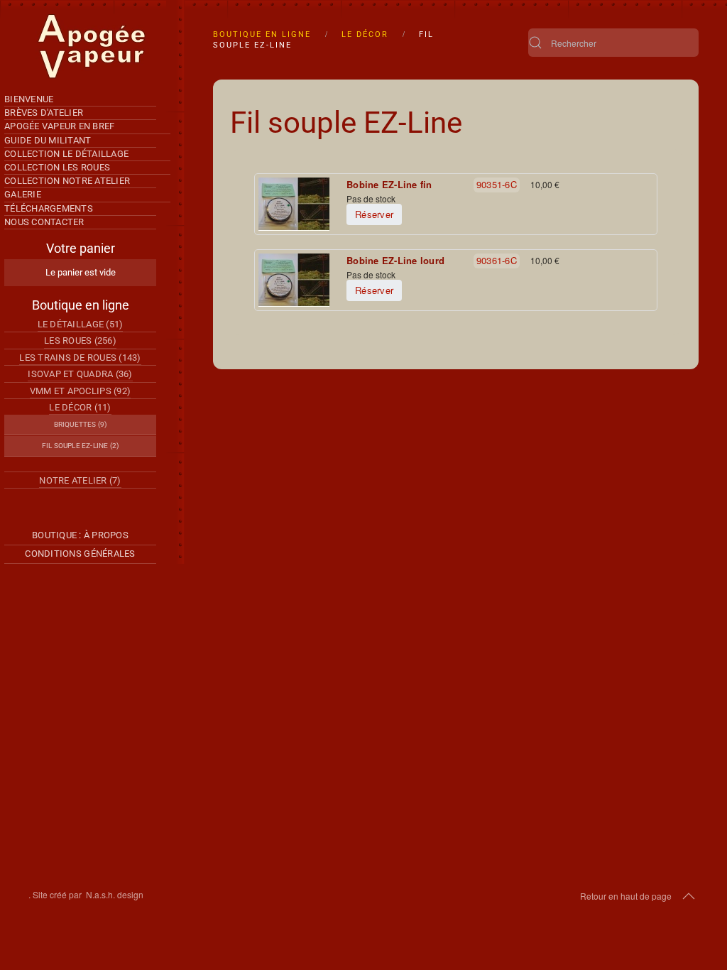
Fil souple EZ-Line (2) (80, 445)
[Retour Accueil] (92, 46)
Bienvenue (28, 99)
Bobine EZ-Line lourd (395, 261)
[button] (689, 896)
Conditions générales (80, 553)
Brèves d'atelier (43, 112)
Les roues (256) (80, 340)
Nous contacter (44, 222)
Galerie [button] (22, 194)
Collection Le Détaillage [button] (66, 153)
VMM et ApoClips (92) (80, 391)
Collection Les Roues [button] (57, 167)
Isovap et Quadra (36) (80, 374)
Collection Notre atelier (67, 180)
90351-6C (496, 184)
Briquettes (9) (80, 424)
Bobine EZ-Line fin (389, 185)
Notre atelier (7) (80, 480)
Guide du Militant (47, 140)
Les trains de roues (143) (80, 357)
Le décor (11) (80, 407)
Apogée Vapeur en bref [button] (59, 126)
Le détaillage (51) (81, 324)
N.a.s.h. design (114, 894)
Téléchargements (48, 208)
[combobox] (613, 42)
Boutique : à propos (80, 535)
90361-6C (496, 260)
